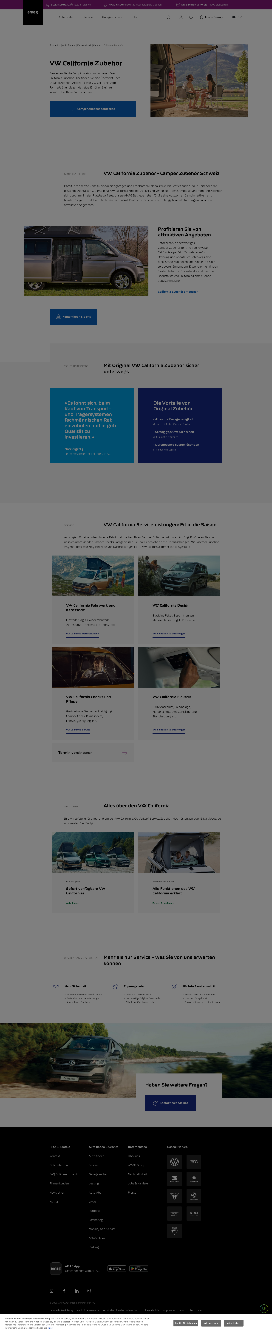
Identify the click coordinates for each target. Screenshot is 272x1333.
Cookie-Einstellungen (186, 1323)
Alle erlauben (233, 1323)
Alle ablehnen (211, 1323)
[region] (136, 1323)
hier (50, 1327)
